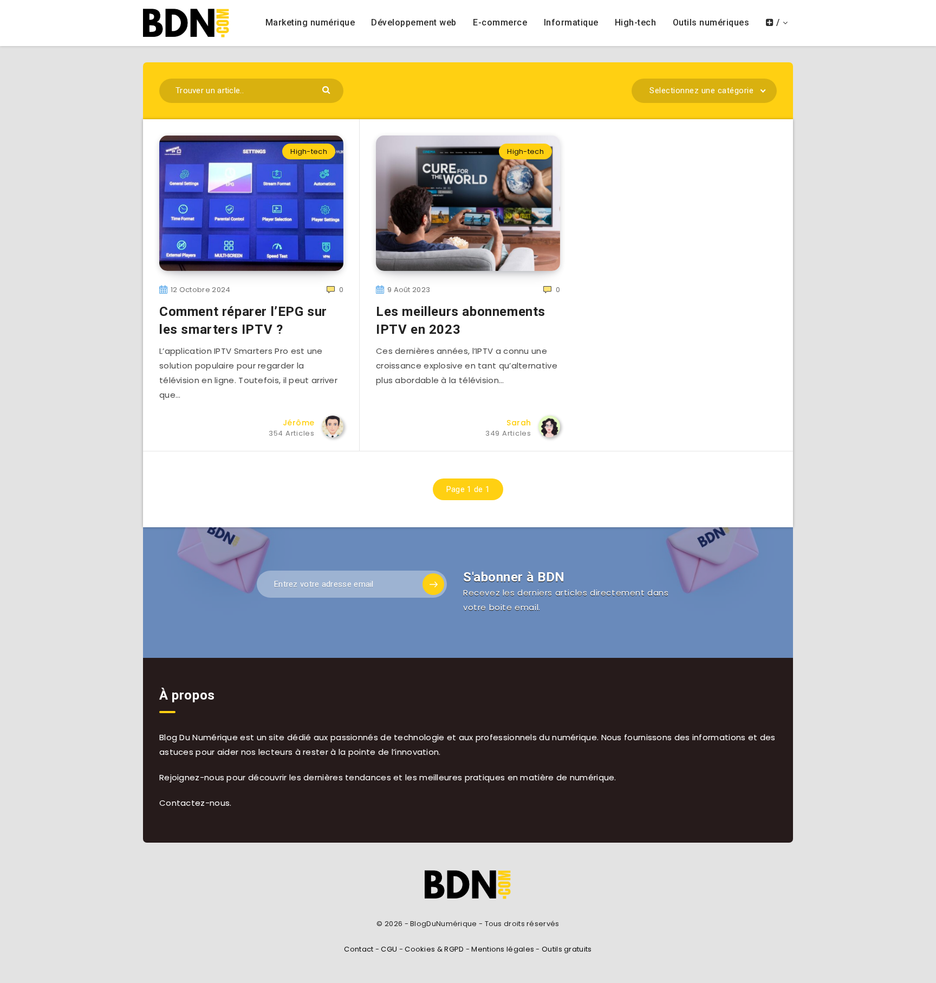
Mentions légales (502, 949)
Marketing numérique (310, 22)
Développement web (414, 22)
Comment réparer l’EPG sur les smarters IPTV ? (243, 320)
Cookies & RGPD (434, 949)
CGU (389, 949)
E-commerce (500, 22)
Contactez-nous (194, 803)
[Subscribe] (433, 584)
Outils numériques (711, 22)
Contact (358, 949)
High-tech (635, 22)
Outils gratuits (567, 949)
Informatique (571, 22)
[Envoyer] (327, 89)
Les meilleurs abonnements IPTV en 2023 (460, 320)
